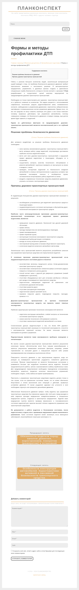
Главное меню (19, 38)
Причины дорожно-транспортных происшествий (27, 77)
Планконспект (39, 8)
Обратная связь (39, 575)
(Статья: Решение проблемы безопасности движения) (49, 137)
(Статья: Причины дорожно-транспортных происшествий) (48, 191)
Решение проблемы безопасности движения (26, 74)
